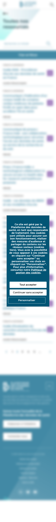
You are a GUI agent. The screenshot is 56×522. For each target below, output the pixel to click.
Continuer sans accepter (28, 292)
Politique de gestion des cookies (31, 271)
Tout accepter (28, 284)
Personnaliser (26, 300)
